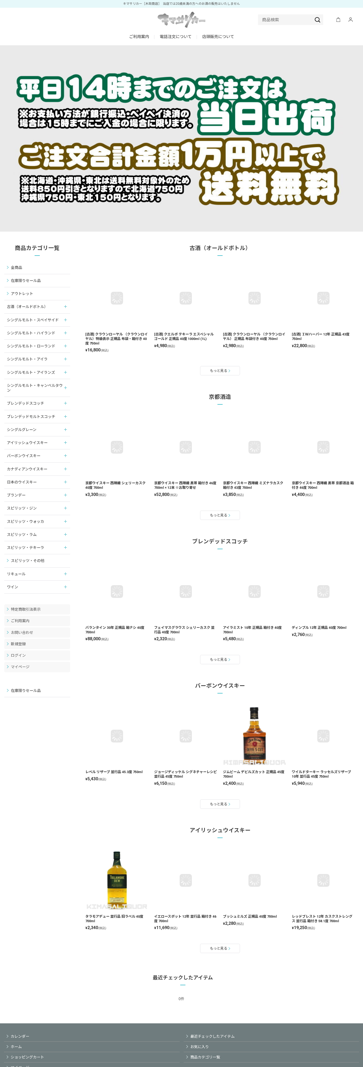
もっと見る (218, 371)
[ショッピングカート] (338, 19)
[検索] (317, 20)
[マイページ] (350, 19)
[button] (175, 37)
